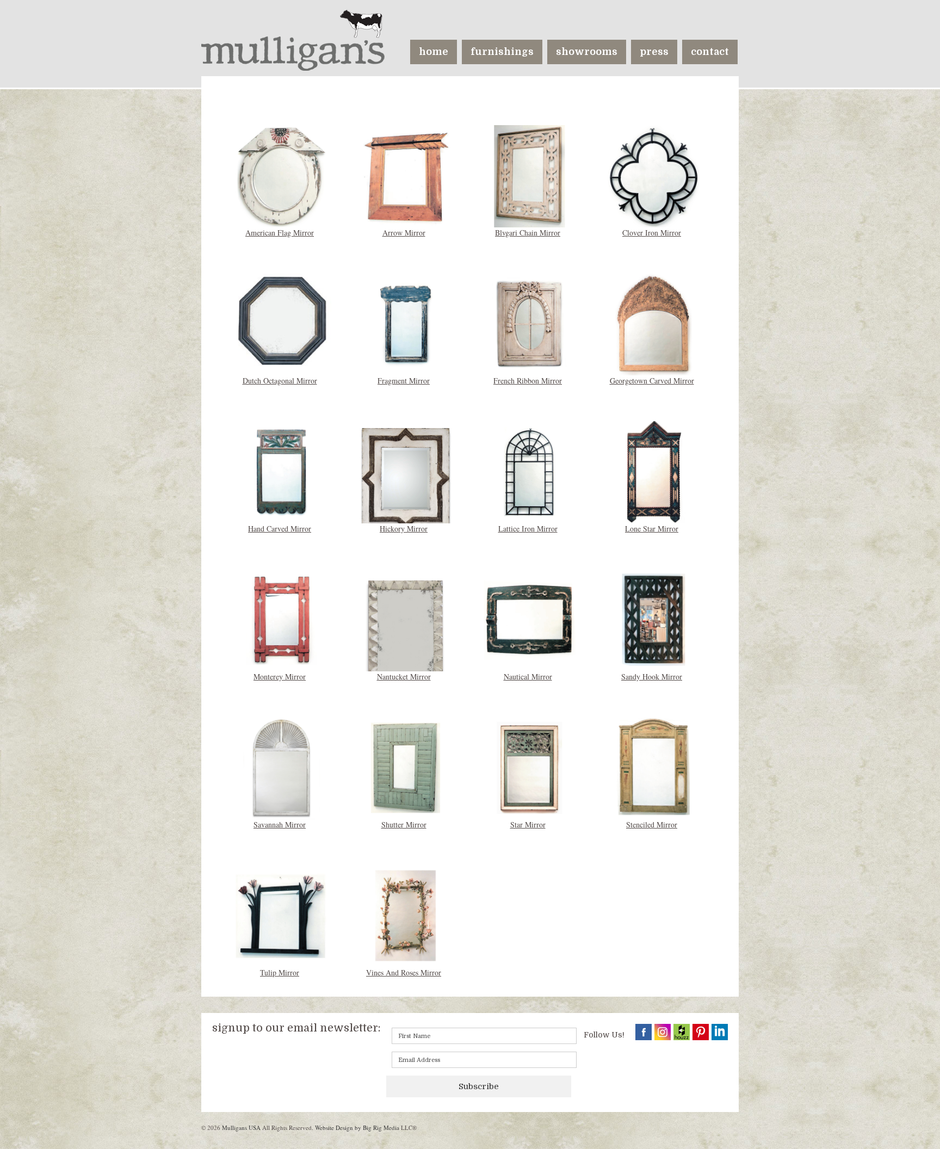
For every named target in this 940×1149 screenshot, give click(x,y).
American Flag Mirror (279, 232)
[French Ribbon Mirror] (530, 323)
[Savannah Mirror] (282, 767)
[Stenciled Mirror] (654, 767)
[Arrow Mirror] (406, 175)
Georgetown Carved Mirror (652, 380)
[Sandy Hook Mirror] (654, 619)
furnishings (502, 51)
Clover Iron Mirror (651, 232)
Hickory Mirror (404, 528)
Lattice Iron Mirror (528, 528)
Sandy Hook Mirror (651, 676)
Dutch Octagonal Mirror (280, 380)
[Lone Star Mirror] (654, 471)
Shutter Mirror (403, 824)
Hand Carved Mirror (279, 528)
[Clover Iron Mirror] (654, 175)
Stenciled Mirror (651, 824)
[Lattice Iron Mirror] (530, 471)
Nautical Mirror (528, 676)
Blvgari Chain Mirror (527, 232)
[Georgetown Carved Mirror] (654, 323)
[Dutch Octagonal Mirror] (282, 319)
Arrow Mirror (403, 232)
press (654, 51)
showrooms (586, 51)
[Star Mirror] (530, 767)
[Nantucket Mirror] (406, 649)
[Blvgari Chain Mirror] (530, 175)
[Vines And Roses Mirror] (406, 915)
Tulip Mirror (279, 972)
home (433, 51)
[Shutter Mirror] (406, 767)
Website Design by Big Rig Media (357, 1127)
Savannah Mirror (279, 824)
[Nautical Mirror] (530, 619)
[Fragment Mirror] (406, 323)
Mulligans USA (241, 1127)
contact (710, 51)
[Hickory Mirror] (406, 478)
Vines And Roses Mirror (403, 972)
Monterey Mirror (279, 676)
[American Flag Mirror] (282, 175)
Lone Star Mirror (651, 528)
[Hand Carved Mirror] (282, 471)
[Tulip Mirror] (282, 915)
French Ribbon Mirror (527, 380)
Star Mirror (528, 824)
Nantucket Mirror (404, 676)
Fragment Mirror (404, 380)
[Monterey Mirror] (282, 619)
